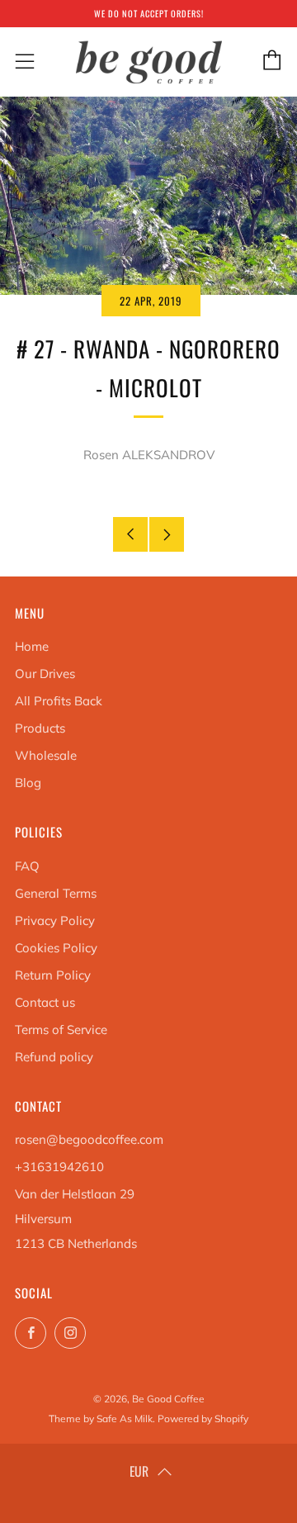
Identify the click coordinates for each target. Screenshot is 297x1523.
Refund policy (54, 1057)
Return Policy (53, 975)
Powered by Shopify (203, 1418)
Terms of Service (61, 1029)
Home (32, 646)
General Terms (56, 893)
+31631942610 (59, 1166)
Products (40, 728)
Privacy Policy (55, 920)
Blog (28, 782)
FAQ (27, 866)
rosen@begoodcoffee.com (89, 1139)
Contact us (45, 1002)
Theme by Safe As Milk (101, 1418)
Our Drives (45, 673)
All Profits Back (58, 701)
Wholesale (46, 755)
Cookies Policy (56, 948)
